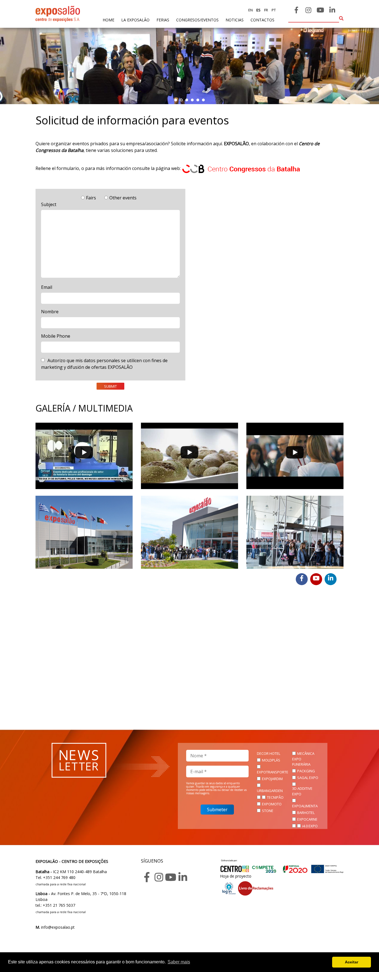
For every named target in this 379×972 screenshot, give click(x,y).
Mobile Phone (55, 336)
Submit (110, 386)
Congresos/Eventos (197, 19)
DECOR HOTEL (268, 753)
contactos (262, 19)
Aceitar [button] (351, 962)
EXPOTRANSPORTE (272, 772)
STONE (267, 810)
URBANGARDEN (270, 790)
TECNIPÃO (275, 797)
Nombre (50, 312)
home (108, 19)
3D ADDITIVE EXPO (302, 791)
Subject (48, 204)
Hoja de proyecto (235, 876)
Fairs (91, 198)
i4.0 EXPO (310, 825)
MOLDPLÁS (271, 760)
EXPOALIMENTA (305, 805)
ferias (162, 19)
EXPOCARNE (307, 819)
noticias (235, 19)
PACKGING (306, 770)
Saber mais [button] (179, 962)
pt (273, 9)
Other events (123, 198)
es (258, 9)
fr (265, 9)
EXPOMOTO (272, 803)
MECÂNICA (305, 753)
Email (46, 287)
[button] (175, 100)
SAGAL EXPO (307, 777)
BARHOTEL (306, 812)
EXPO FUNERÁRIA (301, 761)
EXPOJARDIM (272, 778)
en (250, 9)
